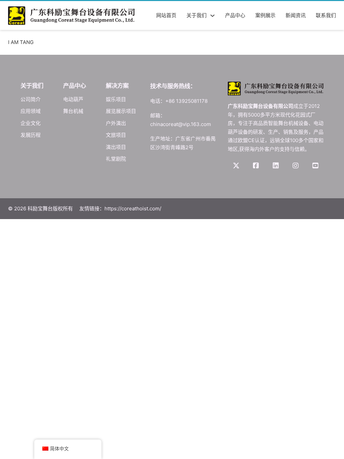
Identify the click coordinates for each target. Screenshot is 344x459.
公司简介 (30, 99)
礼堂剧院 (116, 159)
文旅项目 (116, 135)
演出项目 (116, 147)
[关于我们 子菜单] (212, 15)
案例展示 (265, 15)
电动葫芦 (73, 99)
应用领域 (30, 111)
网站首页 (166, 15)
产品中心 (235, 15)
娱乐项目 (116, 99)
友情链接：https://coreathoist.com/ (120, 208)
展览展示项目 (121, 111)
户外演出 (116, 123)
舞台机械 (73, 111)
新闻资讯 (296, 15)
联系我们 (326, 15)
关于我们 (196, 15)
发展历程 (30, 135)
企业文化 (30, 123)
